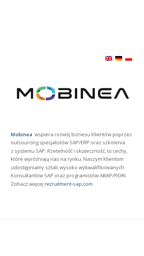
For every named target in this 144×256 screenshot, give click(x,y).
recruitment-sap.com (69, 183)
